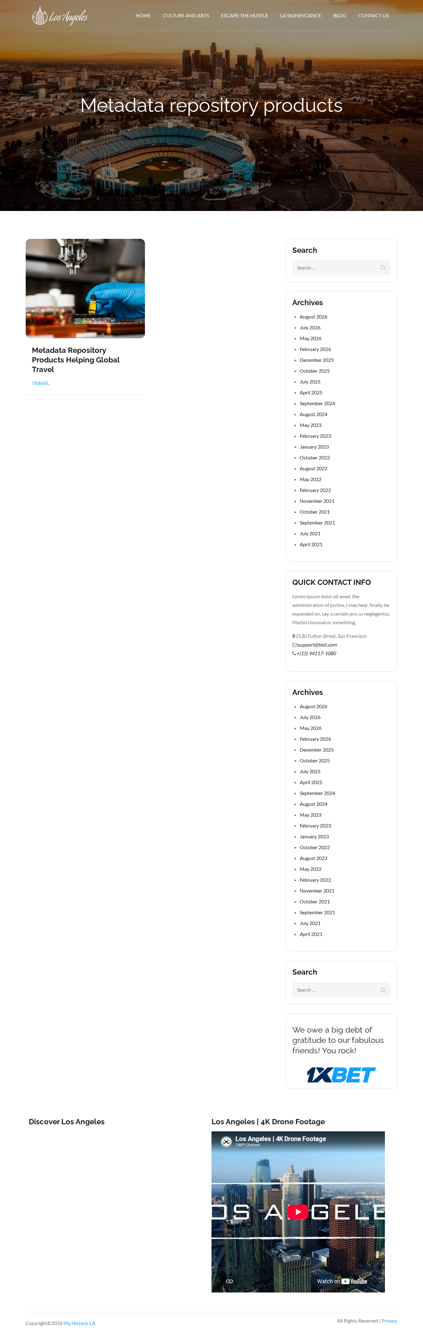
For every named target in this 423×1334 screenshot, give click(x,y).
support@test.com (317, 644)
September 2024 (317, 403)
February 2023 (315, 436)
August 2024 (313, 414)
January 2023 (314, 447)
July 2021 (310, 533)
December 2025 (317, 360)
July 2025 (310, 381)
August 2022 (313, 468)
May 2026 (310, 338)
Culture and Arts (186, 15)
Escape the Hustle (244, 15)
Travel (41, 383)
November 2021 (317, 501)
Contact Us (373, 15)
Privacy (389, 1320)
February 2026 (315, 349)
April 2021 (311, 544)
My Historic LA (79, 1323)
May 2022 (310, 479)
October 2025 (315, 371)
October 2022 (315, 457)
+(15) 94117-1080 (316, 653)
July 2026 (310, 327)
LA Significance (300, 15)
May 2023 (310, 425)
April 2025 (311, 392)
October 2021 (315, 512)
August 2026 (313, 316)
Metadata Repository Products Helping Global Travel (76, 360)
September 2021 (317, 522)
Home (143, 15)
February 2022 (315, 490)
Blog (339, 15)
